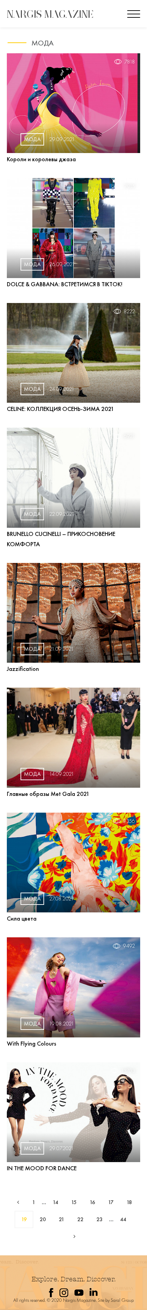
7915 (129, 186)
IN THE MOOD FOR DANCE (42, 1168)
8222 (129, 311)
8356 (129, 821)
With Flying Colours (31, 1043)
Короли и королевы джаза (41, 159)
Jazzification (23, 669)
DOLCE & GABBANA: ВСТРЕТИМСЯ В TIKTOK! (64, 284)
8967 (129, 696)
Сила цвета (22, 918)
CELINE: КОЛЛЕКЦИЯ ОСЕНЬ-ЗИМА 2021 (60, 409)
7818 (129, 61)
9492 (129, 945)
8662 (129, 571)
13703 (128, 1070)
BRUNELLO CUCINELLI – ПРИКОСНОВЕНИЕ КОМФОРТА (61, 539)
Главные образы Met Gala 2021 (48, 794)
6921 (129, 436)
